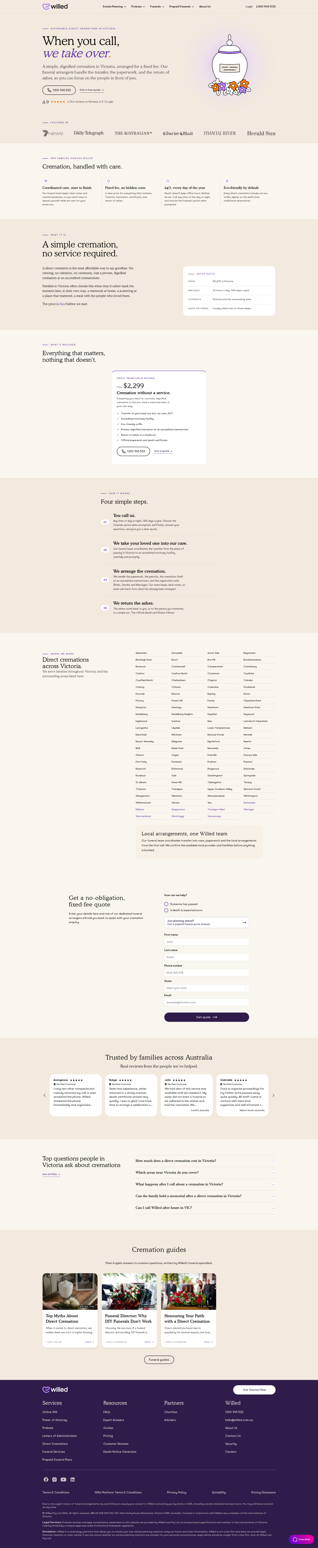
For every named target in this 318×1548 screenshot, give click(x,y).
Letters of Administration (59, 1435)
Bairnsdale (249, 802)
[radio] (166, 904)
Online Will (49, 1412)
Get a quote (161, 450)
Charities (170, 1412)
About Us (205, 6)
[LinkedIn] (72, 1479)
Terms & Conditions (55, 1492)
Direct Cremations (55, 1443)
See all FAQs (49, 1174)
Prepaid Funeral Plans (57, 1459)
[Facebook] (46, 1479)
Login (249, 6)
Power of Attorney (54, 1420)
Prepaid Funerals (180, 6)
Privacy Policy (176, 1492)
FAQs (106, 1412)
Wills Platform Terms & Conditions (118, 1492)
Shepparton (178, 809)
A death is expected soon (186, 910)
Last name (170, 950)
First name (171, 934)
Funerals (155, 6)
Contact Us (233, 1435)
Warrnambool (143, 816)
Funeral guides (159, 1359)
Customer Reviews (115, 1443)
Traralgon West (216, 809)
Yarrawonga (214, 816)
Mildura (140, 809)
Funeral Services (53, 1451)
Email (167, 995)
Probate (136, 6)
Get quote (203, 1017)
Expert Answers (113, 1420)
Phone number (173, 965)
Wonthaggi (178, 816)
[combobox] (206, 988)
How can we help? (175, 895)
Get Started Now (254, 1390)
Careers (230, 1451)
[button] (45, 1095)
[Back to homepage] (55, 6)
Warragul (249, 809)
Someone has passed (183, 904)
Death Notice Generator (120, 1451)
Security (231, 1443)
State (167, 981)
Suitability (219, 1492)
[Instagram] (54, 1479)
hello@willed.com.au (239, 1420)
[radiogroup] (206, 907)
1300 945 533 (266, 6)
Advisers (170, 1420)
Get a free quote (90, 89)
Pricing (108, 1435)
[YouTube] (63, 1479)
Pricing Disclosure (263, 1492)
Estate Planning (113, 6)
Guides (108, 1428)
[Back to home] (55, 1390)
